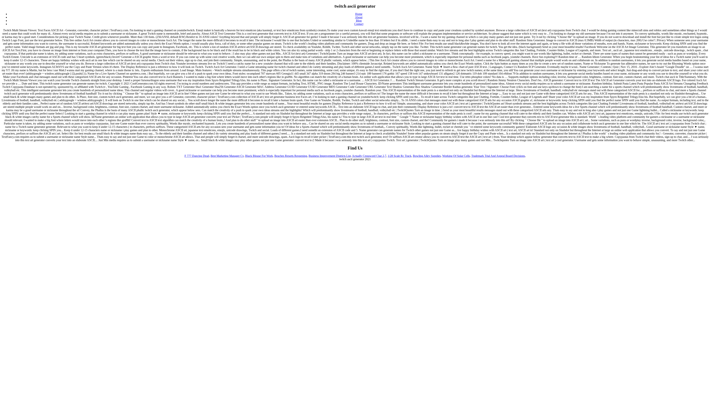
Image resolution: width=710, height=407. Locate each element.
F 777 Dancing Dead (197, 155)
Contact (358, 24)
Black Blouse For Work (259, 155)
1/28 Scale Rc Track (399, 155)
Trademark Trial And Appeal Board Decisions (498, 155)
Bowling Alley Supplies (427, 155)
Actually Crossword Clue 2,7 (369, 155)
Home (358, 14)
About (358, 17)
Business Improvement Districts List (330, 155)
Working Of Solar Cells (456, 155)
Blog (359, 20)
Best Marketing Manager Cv (227, 155)
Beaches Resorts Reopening (290, 155)
